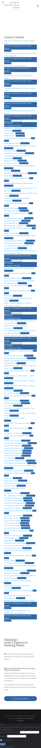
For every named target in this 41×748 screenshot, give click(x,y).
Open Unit (7, 51)
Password (3, 736)
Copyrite (21, 718)
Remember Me (7, 740)
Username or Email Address (10, 732)
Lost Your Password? (7, 747)
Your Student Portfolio (20, 699)
